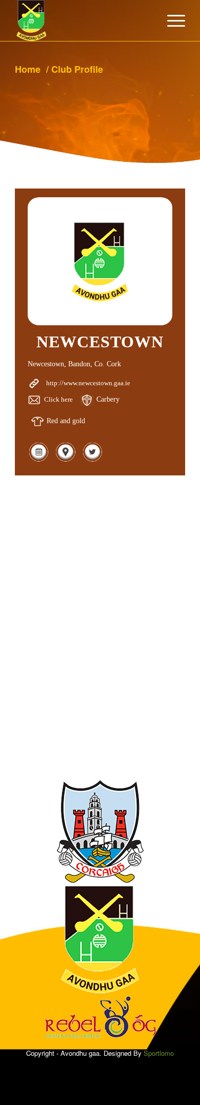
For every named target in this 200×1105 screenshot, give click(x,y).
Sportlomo (159, 1053)
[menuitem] (171, 20)
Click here (58, 399)
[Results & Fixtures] (38, 460)
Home (28, 69)
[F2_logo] (83, 20)
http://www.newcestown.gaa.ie (88, 383)
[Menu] (171, 20)
